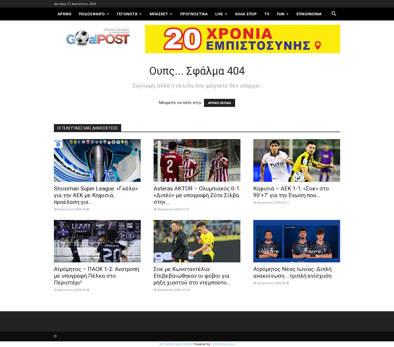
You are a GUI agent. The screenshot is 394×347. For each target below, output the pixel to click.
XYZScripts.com (224, 344)
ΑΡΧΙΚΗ (64, 13)
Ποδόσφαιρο (92, 13)
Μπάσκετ (159, 13)
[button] (333, 14)
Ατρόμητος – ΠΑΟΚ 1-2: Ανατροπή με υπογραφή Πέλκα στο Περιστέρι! (96, 276)
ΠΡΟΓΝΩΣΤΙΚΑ (194, 13)
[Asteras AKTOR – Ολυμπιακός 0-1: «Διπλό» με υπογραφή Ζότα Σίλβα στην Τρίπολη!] (197, 160)
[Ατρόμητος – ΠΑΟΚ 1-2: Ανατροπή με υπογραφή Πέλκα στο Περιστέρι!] (97, 241)
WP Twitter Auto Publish (176, 344)
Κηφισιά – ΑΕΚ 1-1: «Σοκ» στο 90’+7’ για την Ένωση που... (291, 191)
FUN (280, 13)
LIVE (219, 13)
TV (266, 13)
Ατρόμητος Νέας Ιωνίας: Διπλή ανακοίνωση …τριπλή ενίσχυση (292, 272)
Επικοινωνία (309, 13)
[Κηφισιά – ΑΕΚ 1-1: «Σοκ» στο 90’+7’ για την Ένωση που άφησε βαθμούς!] (296, 160)
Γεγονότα (127, 13)
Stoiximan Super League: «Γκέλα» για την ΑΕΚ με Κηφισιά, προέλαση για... (96, 195)
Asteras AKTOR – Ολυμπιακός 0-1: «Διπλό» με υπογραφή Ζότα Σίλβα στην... (197, 195)
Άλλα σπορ (246, 13)
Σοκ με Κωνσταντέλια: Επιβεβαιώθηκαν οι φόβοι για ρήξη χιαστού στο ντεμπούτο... (192, 276)
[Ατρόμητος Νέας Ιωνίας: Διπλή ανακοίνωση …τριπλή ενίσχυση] (296, 241)
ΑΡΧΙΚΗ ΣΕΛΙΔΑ (219, 103)
